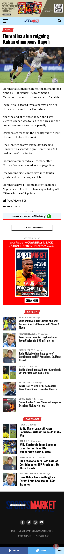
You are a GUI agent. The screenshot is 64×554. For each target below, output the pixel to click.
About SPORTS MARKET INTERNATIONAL (36, 531)
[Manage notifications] (56, 546)
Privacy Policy (42, 535)
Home (13, 531)
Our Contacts (25, 535)
